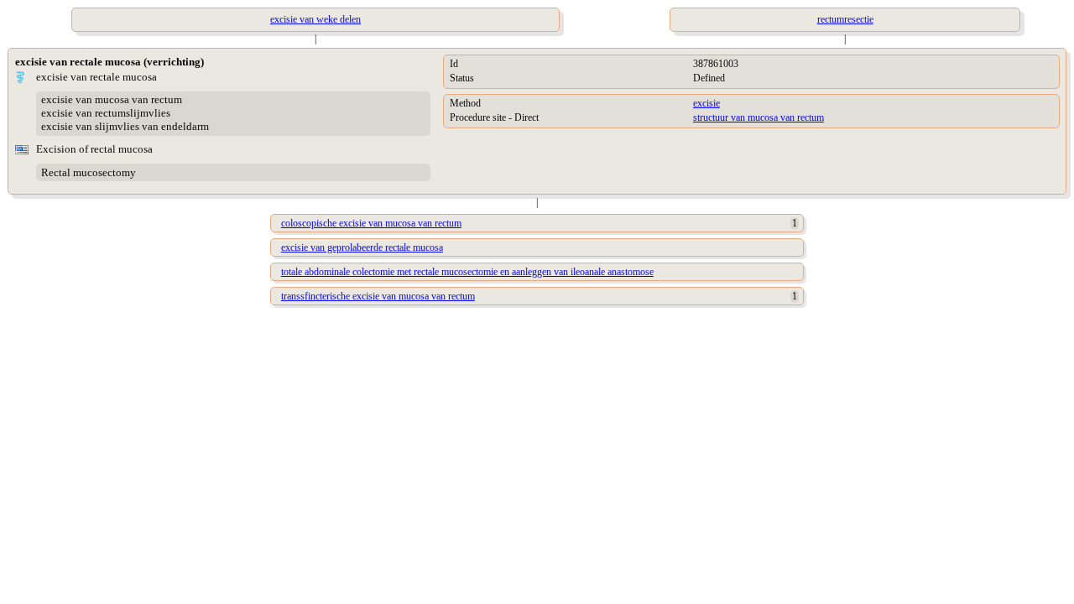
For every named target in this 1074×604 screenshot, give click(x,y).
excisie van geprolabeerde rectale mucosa (362, 247)
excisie (706, 103)
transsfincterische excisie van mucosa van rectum (378, 296)
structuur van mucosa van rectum (758, 117)
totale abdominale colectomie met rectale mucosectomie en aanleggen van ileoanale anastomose (467, 272)
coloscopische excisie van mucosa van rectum (371, 223)
